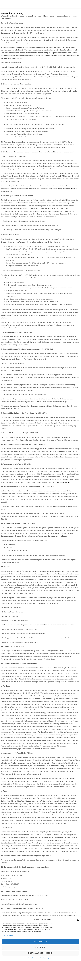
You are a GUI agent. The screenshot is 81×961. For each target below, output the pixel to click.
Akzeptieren (40, 941)
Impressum (50, 958)
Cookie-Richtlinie (33, 958)
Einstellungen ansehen (40, 953)
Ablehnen (40, 947)
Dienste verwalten (8, 935)
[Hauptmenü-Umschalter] (5, 4)
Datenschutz (42, 958)
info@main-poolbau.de (65, 189)
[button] (78, 919)
